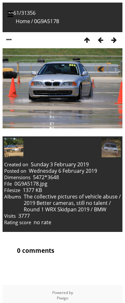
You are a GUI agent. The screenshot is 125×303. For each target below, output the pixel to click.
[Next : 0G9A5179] (114, 39)
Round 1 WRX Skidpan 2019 (56, 209)
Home (23, 21)
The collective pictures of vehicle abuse (71, 196)
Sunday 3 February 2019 (60, 164)
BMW (100, 209)
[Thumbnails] (87, 39)
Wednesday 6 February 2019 (63, 170)
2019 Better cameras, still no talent (66, 203)
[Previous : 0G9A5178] (100, 39)
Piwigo (62, 298)
